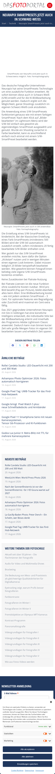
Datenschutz (29, 770)
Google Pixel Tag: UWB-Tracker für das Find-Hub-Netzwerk (26, 393)
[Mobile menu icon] (49, 5)
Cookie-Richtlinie (17, 770)
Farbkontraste (12, 596)
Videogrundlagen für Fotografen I (21, 632)
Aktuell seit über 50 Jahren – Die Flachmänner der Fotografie (21, 556)
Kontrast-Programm (15, 620)
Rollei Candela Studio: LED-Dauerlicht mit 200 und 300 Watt (27, 367)
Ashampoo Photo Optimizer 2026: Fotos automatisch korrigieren (24, 380)
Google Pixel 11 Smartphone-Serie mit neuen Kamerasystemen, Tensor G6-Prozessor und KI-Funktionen (27, 420)
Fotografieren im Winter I (17, 602)
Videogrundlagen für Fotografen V (22, 655)
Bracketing (10, 569)
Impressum (40, 770)
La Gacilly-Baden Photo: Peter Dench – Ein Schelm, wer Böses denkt (26, 516)
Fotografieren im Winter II (18, 608)
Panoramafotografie (15, 626)
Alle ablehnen (27, 756)
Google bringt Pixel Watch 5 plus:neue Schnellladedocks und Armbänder (24, 406)
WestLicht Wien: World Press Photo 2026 (25, 477)
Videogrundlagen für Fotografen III (22, 644)
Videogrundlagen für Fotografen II (22, 638)
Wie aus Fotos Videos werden (19, 661)
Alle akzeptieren (27, 749)
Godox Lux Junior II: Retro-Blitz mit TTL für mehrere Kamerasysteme (25, 434)
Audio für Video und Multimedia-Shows (24, 563)
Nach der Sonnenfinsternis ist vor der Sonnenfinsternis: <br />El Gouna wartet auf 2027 (27, 490)
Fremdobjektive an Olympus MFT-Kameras (26, 614)
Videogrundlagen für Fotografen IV (22, 650)
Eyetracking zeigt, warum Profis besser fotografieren (24, 589)
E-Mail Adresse (11, 693)
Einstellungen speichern (27, 764)
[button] (51, 702)
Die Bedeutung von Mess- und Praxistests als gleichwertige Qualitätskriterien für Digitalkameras (26, 578)
